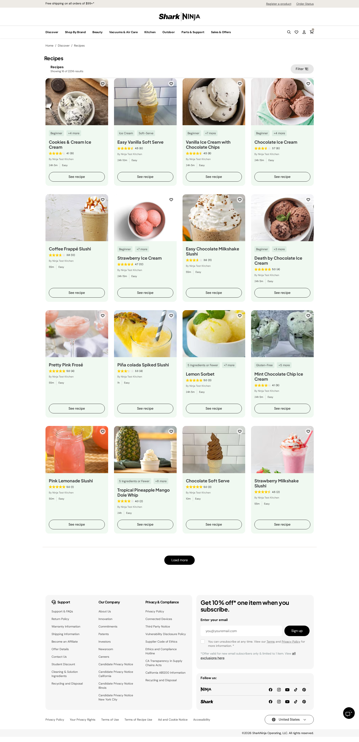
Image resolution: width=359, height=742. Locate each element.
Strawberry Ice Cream (139, 257)
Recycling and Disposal (67, 683)
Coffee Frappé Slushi (70, 248)
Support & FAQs (62, 611)
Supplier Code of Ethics (161, 641)
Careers (103, 657)
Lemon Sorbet (200, 373)
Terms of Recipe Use (138, 719)
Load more (179, 560)
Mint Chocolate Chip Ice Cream (278, 376)
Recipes (79, 45)
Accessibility (201, 719)
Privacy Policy (154, 611)
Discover (64, 45)
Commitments (107, 626)
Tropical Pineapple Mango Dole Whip (143, 492)
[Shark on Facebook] (270, 701)
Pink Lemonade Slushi (71, 480)
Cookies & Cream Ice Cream (70, 144)
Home (49, 45)
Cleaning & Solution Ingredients (65, 674)
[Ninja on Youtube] (287, 689)
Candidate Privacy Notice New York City (115, 697)
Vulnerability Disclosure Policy (165, 634)
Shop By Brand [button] (75, 32)
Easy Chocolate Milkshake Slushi (212, 251)
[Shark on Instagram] (279, 701)
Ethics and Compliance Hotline (161, 651)
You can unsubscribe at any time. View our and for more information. (256, 644)
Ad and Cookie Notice (173, 719)
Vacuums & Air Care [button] (123, 32)
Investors (104, 641)
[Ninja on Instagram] (279, 689)
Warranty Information (66, 626)
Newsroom (105, 649)
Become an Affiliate (65, 641)
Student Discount (63, 664)
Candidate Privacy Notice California (115, 674)
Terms (271, 641)
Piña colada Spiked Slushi (143, 364)
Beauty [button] (97, 32)
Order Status (305, 4)
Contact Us (59, 657)
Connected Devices (158, 619)
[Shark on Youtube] (287, 701)
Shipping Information (65, 634)
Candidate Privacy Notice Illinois (115, 686)
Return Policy (60, 619)
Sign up (297, 631)
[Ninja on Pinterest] (304, 689)
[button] (289, 32)
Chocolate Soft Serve (207, 480)
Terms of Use (110, 719)
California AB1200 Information (165, 672)
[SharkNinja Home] (179, 16)
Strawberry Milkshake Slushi (276, 483)
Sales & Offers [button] (221, 32)
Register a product (278, 4)
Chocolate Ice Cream (275, 141)
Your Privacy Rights (82, 719)
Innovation (105, 619)
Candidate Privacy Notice (115, 664)
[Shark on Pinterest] (304, 701)
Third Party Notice (157, 626)
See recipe (77, 176)
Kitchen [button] (150, 32)
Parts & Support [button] (192, 32)
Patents (103, 634)
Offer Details (60, 649)
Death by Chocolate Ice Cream (278, 260)
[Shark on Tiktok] (296, 701)
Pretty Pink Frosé (66, 364)
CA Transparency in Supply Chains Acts (163, 663)
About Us (104, 611)
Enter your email (214, 620)
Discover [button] (51, 32)
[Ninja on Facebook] (270, 689)
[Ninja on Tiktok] (296, 689)
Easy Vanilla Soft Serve (140, 141)
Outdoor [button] (168, 32)
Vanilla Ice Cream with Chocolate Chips (208, 144)
